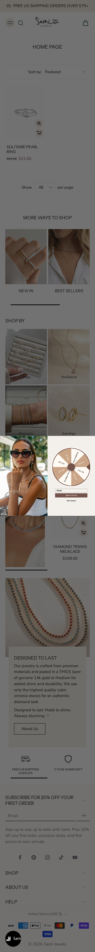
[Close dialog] (1, 437)
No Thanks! (71, 501)
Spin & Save (71, 495)
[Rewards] (13, 939)
